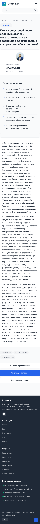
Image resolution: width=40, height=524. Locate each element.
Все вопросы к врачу (20, 380)
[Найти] (35, 10)
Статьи (4, 437)
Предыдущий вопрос (21, 366)
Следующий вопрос (18, 373)
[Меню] (35, 3)
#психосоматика (21, 352)
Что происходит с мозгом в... (15, 500)
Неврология (6, 457)
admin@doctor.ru (8, 515)
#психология (6, 352)
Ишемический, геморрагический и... (18, 489)
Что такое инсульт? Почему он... (16, 485)
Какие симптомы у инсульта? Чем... (17, 496)
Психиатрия (13, 20)
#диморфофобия (8, 357)
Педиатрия (6, 461)
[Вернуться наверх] (36, 520)
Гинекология (7, 465)
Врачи (4, 429)
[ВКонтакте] (4, 414)
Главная (3, 20)
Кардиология (7, 453)
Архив (4, 441)
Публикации (6, 433)
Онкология (6, 470)
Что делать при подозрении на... (16, 493)
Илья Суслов (13, 67)
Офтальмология (8, 474)
